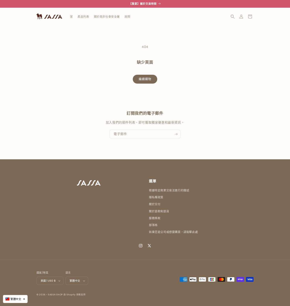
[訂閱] (176, 134)
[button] (232, 16)
